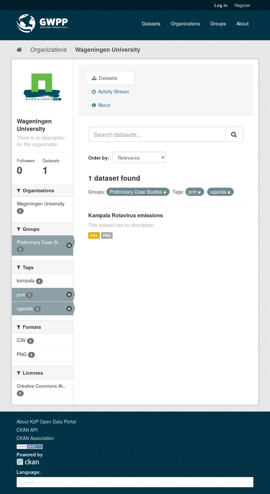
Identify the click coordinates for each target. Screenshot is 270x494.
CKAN (27, 461)
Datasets (151, 23)
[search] (234, 134)
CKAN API (27, 429)
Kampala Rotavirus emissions (125, 215)
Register (242, 5)
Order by (98, 157)
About (242, 23)
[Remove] (164, 192)
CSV (93, 235)
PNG (107, 235)
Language (27, 472)
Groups (218, 23)
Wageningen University (107, 49)
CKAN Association (35, 438)
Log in (221, 5)
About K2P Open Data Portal (46, 421)
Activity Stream (113, 91)
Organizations (185, 23)
